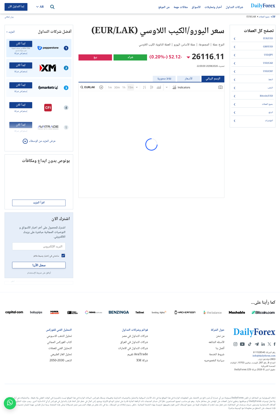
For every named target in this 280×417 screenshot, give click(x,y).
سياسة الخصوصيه (214, 360)
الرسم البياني (213, 78)
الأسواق (196, 7)
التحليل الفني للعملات (60, 348)
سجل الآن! (39, 265)
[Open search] (52, 7)
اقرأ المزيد (39, 202)
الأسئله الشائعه (216, 342)
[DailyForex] (254, 332)
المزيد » (10, 32)
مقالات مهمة (181, 7)
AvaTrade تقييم (137, 354)
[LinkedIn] (263, 344)
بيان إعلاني (9, 17)
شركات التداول (234, 7)
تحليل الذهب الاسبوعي (59, 336)
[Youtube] (242, 344)
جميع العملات (264, 17)
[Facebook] (274, 344)
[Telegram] (257, 344)
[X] (269, 344)
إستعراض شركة (20, 53)
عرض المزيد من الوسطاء (42, 141)
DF (273, 17)
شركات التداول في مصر (135, 336)
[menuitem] (252, 38)
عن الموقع (164, 7)
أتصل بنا (220, 348)
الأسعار (188, 78)
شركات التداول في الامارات (133, 348)
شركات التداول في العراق (134, 342)
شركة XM (142, 360)
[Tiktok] (249, 344)
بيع (95, 57)
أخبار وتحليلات (213, 7)
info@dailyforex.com (264, 356)
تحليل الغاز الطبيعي (61, 354)
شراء (130, 57)
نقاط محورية (164, 78)
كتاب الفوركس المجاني (59, 342)
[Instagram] (235, 344)
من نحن (220, 336)
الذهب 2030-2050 (61, 360)
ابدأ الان (21, 43)
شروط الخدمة (216, 354)
